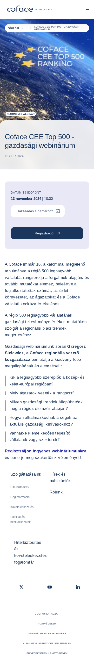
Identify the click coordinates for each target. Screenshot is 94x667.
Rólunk (56, 492)
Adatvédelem (47, 623)
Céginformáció (20, 497)
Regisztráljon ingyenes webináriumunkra (45, 451)
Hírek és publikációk (60, 477)
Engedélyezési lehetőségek (47, 653)
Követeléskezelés (22, 507)
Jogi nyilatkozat (47, 613)
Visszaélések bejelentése (47, 633)
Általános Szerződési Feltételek (47, 643)
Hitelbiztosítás (19, 487)
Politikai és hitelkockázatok (20, 519)
